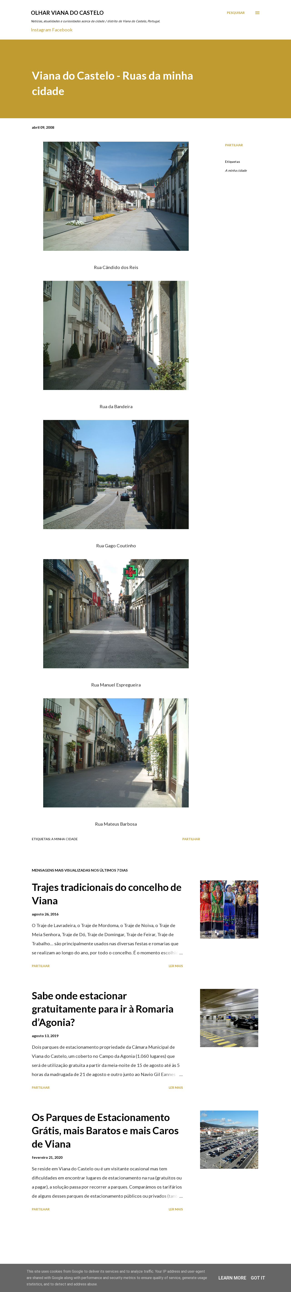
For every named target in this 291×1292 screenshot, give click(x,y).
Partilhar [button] (234, 145)
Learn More (232, 1278)
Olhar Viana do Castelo (67, 12)
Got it (258, 1278)
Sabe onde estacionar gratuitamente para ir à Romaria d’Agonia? (102, 1009)
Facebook (62, 29)
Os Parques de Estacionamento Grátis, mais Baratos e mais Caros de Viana (105, 1130)
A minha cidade (236, 170)
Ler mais (176, 966)
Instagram (41, 29)
